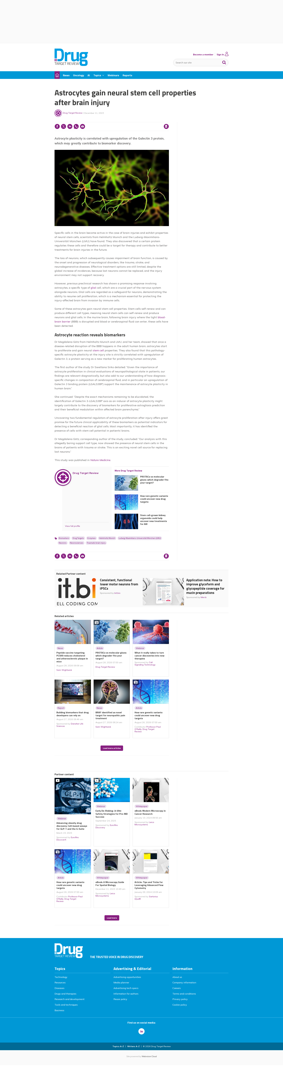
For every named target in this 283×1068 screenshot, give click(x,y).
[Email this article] (82, 126)
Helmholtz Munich (107, 538)
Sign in (128, 120)
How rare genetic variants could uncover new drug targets (154, 498)
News (60, 648)
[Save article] (166, 126)
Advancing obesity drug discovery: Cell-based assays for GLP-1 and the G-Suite (71, 826)
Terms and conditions (184, 993)
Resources (60, 982)
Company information (184, 982)
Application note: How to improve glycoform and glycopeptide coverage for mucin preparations (205, 586)
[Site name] (71, 65)
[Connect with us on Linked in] (141, 1031)
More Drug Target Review (128, 470)
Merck (204, 597)
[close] (169, 120)
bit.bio (117, 593)
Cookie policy (179, 1004)
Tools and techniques (66, 1004)
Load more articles (112, 748)
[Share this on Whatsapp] (76, 126)
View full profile (72, 526)
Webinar (140, 648)
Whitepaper (142, 806)
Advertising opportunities (127, 977)
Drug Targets (78, 538)
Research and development (69, 999)
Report (61, 708)
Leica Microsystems (144, 823)
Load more (112, 917)
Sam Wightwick (64, 670)
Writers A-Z (133, 1046)
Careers (176, 988)
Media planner (121, 982)
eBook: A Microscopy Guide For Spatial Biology (110, 883)
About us (177, 977)
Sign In (220, 54)
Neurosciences (76, 542)
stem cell (98, 350)
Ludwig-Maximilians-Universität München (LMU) (140, 538)
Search (224, 61)
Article (100, 648)
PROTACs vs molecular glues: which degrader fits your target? (154, 479)
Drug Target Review (72, 113)
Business (59, 1010)
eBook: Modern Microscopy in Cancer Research (150, 812)
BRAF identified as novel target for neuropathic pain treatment (110, 715)
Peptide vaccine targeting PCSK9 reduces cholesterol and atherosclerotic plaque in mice (72, 657)
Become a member (203, 54)
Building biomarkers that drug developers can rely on (72, 714)
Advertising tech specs (125, 988)
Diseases (59, 988)
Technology (61, 977)
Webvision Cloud (149, 1056)
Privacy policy (180, 999)
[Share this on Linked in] (70, 126)
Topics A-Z (118, 1046)
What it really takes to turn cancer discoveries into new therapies (149, 655)
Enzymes (91, 538)
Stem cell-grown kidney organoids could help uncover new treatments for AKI (153, 520)
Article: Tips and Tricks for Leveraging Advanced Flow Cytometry (149, 885)
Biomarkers (64, 538)
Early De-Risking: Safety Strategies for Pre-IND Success (112, 814)
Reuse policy (120, 999)
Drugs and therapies (65, 993)
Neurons (62, 542)
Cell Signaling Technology (145, 663)
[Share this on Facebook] (57, 126)
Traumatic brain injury (96, 542)
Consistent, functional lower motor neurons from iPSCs (119, 584)
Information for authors (125, 993)
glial (93, 287)
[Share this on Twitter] (63, 126)
